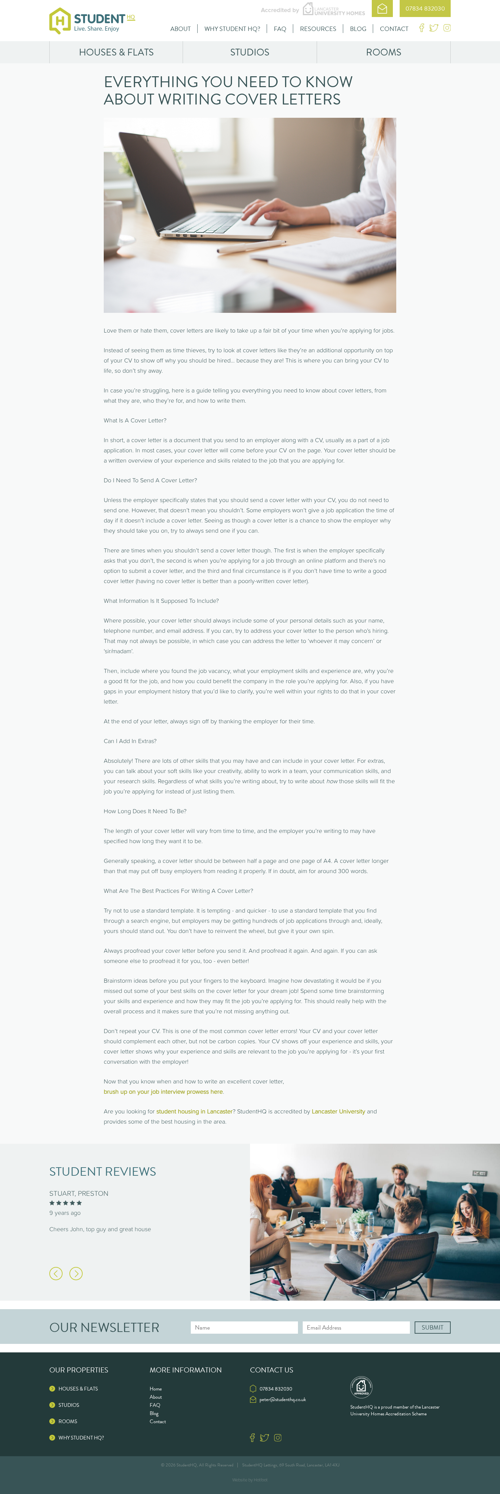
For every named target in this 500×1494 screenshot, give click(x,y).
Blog (358, 28)
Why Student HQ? (232, 28)
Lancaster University (338, 1111)
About (180, 28)
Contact (394, 28)
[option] (149, 1216)
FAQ (280, 28)
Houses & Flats (116, 52)
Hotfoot (261, 1480)
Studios (249, 52)
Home (156, 1389)
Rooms (383, 52)
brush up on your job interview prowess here (163, 1091)
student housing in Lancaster (194, 1111)
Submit (433, 1327)
